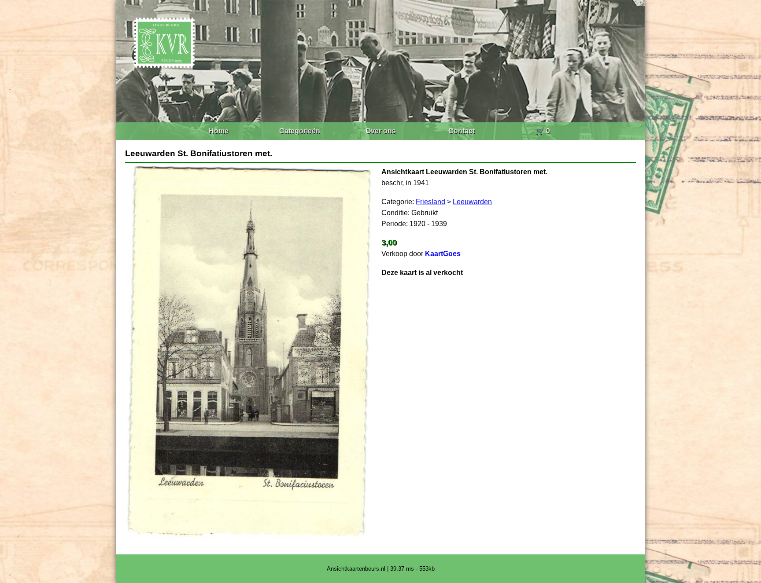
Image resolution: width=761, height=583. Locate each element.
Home (219, 131)
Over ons (381, 131)
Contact (461, 131)
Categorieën (299, 131)
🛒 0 (543, 131)
